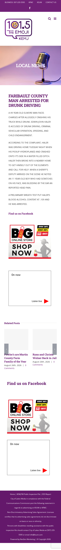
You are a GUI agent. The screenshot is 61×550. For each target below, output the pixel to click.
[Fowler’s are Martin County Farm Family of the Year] (16, 339)
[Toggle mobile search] (49, 18)
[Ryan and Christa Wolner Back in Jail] (45, 339)
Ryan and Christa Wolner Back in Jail (45, 356)
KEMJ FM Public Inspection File (28, 494)
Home (12, 494)
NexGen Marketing (27, 539)
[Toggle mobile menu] (55, 18)
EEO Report (46, 494)
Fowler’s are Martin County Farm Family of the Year (16, 358)
